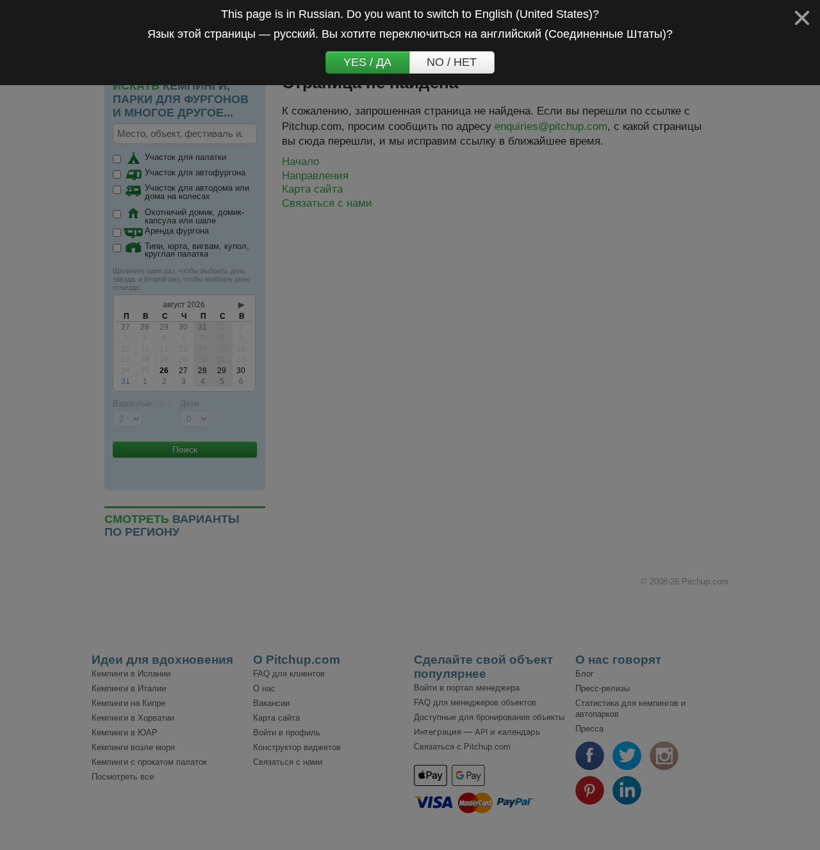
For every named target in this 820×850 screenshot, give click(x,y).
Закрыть (802, 18)
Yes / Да (367, 62)
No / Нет (452, 62)
